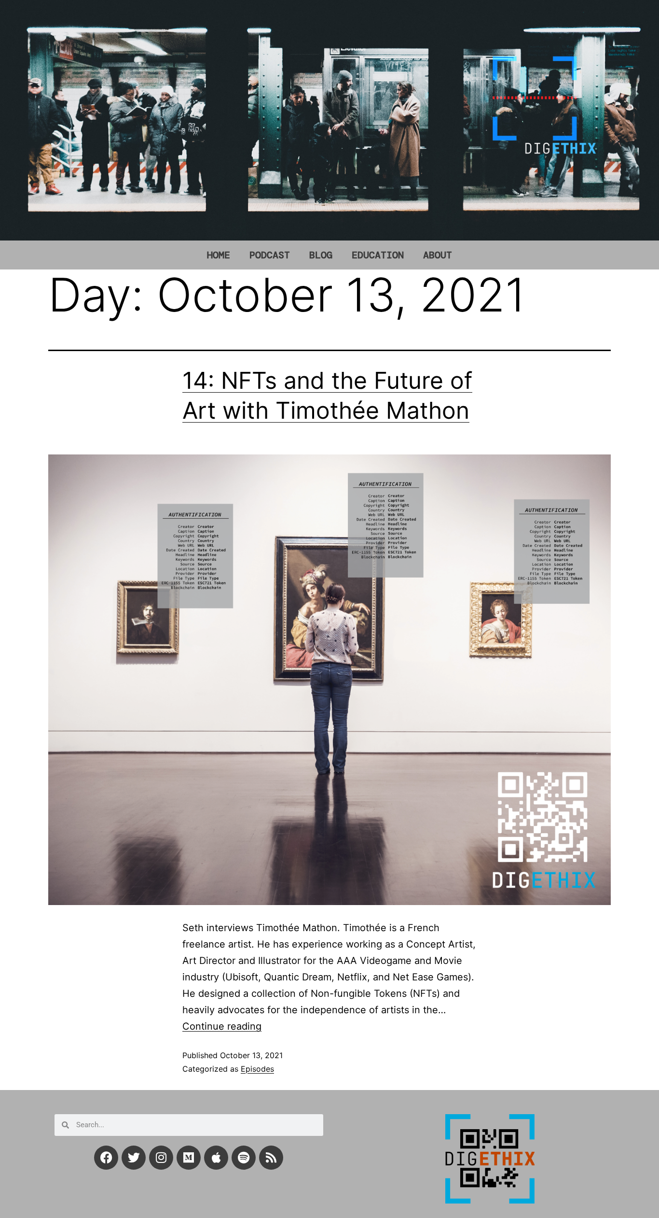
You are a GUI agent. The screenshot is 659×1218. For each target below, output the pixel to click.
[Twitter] (134, 1158)
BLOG (320, 255)
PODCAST (269, 255)
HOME (218, 255)
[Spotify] (244, 1158)
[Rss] (271, 1158)
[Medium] (189, 1158)
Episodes (257, 1069)
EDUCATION (378, 255)
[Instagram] (161, 1158)
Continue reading (221, 1026)
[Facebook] (106, 1158)
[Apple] (216, 1158)
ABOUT (437, 255)
